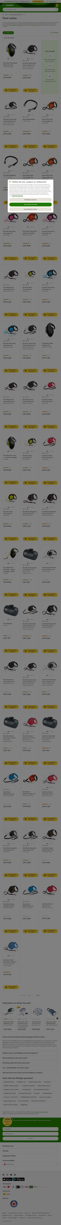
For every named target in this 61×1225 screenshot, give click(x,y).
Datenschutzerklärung (17, 196)
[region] (30, 196)
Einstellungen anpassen (30, 199)
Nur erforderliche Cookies (30, 209)
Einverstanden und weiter (30, 204)
